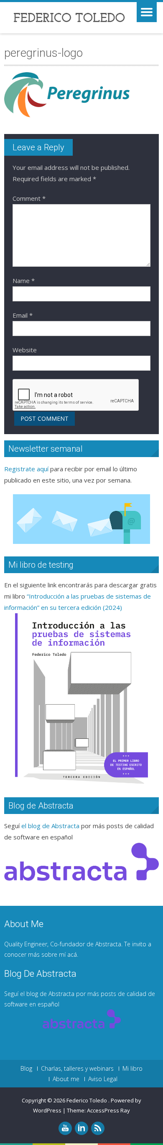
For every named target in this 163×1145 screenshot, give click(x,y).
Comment (29, 198)
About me (66, 1079)
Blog (26, 1069)
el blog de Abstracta (50, 825)
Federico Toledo (87, 1100)
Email (23, 315)
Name (24, 280)
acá (72, 954)
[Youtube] (65, 1128)
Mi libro (132, 1069)
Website (25, 350)
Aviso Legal (102, 1079)
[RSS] (97, 1128)
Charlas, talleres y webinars (77, 1069)
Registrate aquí (26, 469)
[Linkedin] (81, 1128)
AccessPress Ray (108, 1110)
